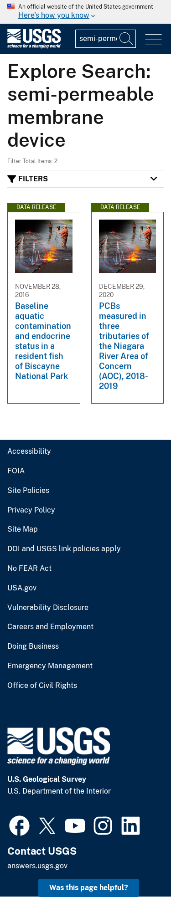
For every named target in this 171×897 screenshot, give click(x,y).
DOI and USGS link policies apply (64, 549)
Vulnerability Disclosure (47, 608)
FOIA (16, 471)
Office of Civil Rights (42, 686)
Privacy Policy (31, 510)
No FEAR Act (29, 568)
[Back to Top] (138, 864)
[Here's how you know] (85, 12)
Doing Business (33, 646)
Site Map (22, 529)
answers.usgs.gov (37, 865)
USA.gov (21, 588)
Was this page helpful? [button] (88, 887)
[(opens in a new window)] (19, 824)
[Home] (34, 46)
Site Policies (28, 491)
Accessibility (29, 451)
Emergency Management (50, 666)
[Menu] (153, 40)
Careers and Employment (50, 627)
